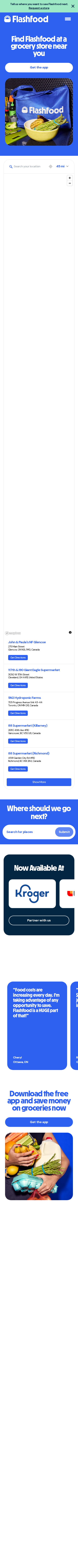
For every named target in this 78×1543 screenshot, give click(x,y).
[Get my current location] (50, 166)
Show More (39, 782)
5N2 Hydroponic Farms (24, 697)
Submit (64, 832)
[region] (39, 404)
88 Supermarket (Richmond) (28, 753)
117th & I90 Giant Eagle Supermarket (34, 670)
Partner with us (39, 920)
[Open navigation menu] (67, 19)
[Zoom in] (69, 178)
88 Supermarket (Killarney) (27, 725)
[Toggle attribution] (70, 632)
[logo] (26, 19)
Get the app (39, 67)
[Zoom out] (69, 183)
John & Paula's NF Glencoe (27, 642)
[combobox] (27, 166)
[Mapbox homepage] (13, 633)
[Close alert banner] (72, 6)
